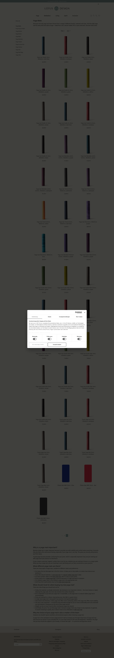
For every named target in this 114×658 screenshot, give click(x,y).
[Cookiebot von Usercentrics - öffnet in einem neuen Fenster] (76, 312)
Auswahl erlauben (57, 344)
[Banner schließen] (84, 312)
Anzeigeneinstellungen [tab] (64, 316)
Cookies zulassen (76, 344)
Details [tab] (49, 316)
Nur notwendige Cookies (38, 344)
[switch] (49, 339)
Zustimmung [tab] (35, 316)
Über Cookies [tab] (79, 316)
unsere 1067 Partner (38, 323)
